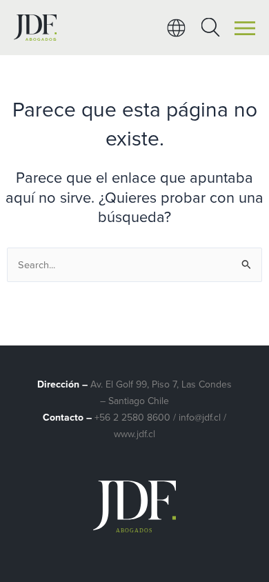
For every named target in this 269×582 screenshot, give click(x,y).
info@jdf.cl (200, 417)
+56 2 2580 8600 (132, 417)
